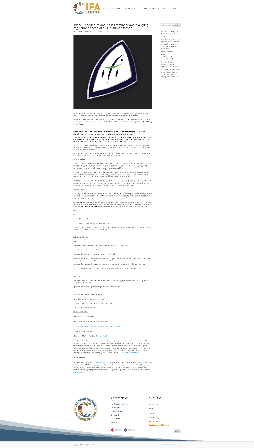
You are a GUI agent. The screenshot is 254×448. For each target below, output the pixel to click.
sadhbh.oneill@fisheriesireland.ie (110, 326)
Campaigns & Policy (150, 8)
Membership (115, 8)
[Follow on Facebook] (125, 430)
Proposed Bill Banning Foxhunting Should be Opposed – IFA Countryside (170, 64)
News (164, 8)
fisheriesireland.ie (132, 353)
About (136, 8)
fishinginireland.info (102, 362)
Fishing (105, 31)
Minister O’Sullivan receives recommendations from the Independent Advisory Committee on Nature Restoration (170, 44)
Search (177, 25)
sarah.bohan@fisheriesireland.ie (86, 326)
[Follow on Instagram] (112, 430)
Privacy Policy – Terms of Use (171, 445)
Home (105, 8)
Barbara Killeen (80, 31)
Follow (118, 430)
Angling (99, 31)
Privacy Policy (154, 418)
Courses (127, 8)
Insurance (152, 409)
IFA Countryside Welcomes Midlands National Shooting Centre (170, 34)
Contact (171, 8)
